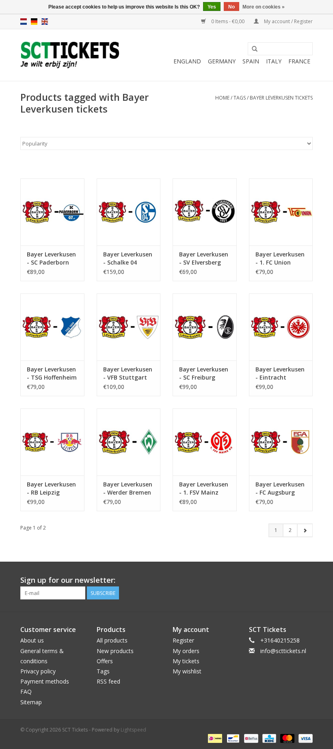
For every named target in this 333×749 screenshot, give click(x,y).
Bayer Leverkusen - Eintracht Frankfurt (280, 373)
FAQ (26, 691)
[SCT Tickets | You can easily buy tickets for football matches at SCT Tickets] (70, 55)
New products (115, 651)
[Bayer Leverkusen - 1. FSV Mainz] (205, 441)
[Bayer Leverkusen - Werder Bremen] (129, 441)
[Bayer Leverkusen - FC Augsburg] (281, 441)
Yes (212, 7)
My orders (186, 651)
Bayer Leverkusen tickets (281, 97)
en (44, 21)
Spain (250, 61)
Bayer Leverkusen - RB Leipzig (51, 488)
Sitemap (31, 702)
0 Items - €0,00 (228, 21)
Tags (240, 97)
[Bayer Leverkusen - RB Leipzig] (52, 441)
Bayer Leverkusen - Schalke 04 (127, 258)
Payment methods (44, 681)
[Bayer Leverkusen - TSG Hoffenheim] (52, 326)
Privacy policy (38, 671)
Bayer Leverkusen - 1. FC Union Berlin (280, 258)
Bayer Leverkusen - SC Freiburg (203, 373)
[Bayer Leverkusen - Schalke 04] (129, 211)
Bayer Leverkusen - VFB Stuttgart (127, 373)
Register (183, 640)
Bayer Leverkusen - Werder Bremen (127, 488)
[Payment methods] (214, 738)
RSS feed (108, 681)
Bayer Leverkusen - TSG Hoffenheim (52, 373)
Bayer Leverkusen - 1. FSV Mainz (203, 488)
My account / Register (288, 21)
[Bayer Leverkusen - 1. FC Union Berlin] (281, 211)
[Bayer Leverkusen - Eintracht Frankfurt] (281, 326)
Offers (105, 661)
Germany (222, 61)
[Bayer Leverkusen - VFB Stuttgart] (129, 326)
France (299, 61)
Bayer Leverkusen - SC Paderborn (51, 258)
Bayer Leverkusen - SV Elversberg (203, 258)
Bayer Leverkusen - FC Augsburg (280, 488)
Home (222, 97)
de (34, 21)
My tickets (186, 661)
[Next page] (304, 530)
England (187, 61)
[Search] (255, 49)
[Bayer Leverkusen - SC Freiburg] (205, 326)
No (231, 7)
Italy (273, 61)
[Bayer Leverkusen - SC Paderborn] (52, 211)
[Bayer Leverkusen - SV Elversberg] (205, 211)
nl (23, 21)
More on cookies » (263, 7)
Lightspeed (133, 729)
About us (32, 640)
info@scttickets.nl (283, 651)
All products (112, 640)
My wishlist (187, 671)
